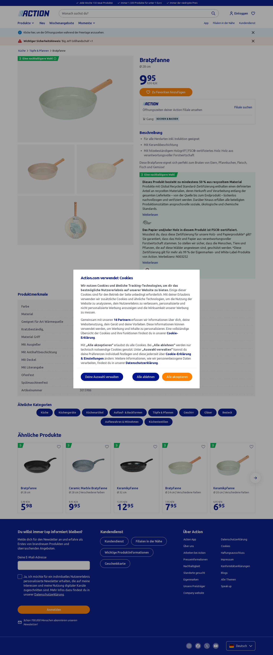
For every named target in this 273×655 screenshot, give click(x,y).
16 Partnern (122, 319)
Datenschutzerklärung (142, 363)
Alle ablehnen (146, 377)
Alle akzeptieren (177, 377)
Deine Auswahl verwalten (102, 377)
